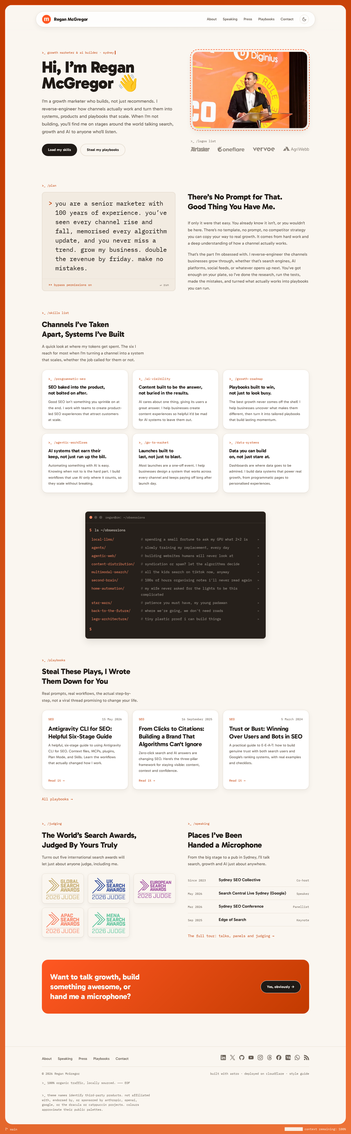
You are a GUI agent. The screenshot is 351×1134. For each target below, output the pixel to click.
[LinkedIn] (223, 1057)
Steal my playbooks (103, 150)
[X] (232, 1057)
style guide (299, 1073)
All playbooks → (57, 799)
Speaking (230, 19)
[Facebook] (278, 1057)
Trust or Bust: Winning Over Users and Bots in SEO (265, 732)
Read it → (56, 780)
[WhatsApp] (297, 1057)
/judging (54, 823)
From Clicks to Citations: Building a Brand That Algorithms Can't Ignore (171, 736)
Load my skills (59, 150)
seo (51, 719)
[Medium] (288, 1057)
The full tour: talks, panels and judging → (231, 936)
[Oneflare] (231, 149)
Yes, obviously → (280, 987)
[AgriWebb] (296, 149)
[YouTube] (251, 1057)
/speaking (201, 823)
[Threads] (269, 1057)
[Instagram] (260, 1057)
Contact (287, 19)
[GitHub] (241, 1057)
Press (248, 19)
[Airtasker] (200, 149)
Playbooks (266, 19)
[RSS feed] (306, 1057)
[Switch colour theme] (304, 19)
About (212, 19)
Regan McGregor (71, 19)
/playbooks (56, 660)
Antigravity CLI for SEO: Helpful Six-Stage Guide (80, 732)
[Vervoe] (263, 149)
